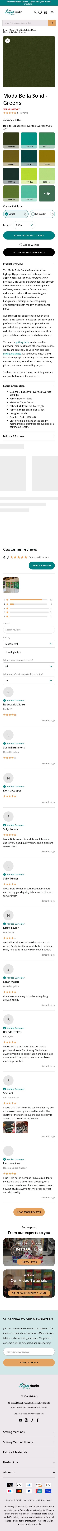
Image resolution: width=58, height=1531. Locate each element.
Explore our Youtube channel (29, 1293)
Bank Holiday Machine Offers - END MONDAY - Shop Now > (29, 3)
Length (12, 214)
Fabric (12, 30)
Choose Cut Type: (13, 206)
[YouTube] (20, 1420)
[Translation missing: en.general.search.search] (52, 23)
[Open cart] (45, 12)
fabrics (6, 1338)
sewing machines (12, 353)
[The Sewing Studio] (13, 15)
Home (6, 30)
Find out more (29, 1261)
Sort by (6, 637)
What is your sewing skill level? (18, 660)
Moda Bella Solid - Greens (14, 32)
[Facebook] (37, 1420)
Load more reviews (29, 1212)
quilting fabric (22, 342)
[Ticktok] (32, 1420)
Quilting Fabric (23, 30)
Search (6, 623)
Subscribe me (29, 1362)
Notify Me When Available (29, 252)
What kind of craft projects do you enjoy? (23, 674)
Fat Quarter (40, 214)
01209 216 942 (29, 1396)
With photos (14, 652)
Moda (33, 30)
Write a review (42, 565)
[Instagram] (26, 1420)
